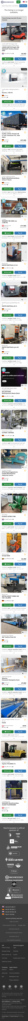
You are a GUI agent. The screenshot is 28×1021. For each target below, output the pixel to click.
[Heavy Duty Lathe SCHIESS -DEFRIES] (14, 419)
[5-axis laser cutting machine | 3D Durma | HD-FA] (14, 78)
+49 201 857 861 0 (10, 909)
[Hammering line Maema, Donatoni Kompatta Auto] (14, 665)
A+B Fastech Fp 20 (14, 936)
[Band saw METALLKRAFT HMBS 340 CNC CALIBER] (14, 583)
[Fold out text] (14, 65)
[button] (26, 1)
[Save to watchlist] (25, 44)
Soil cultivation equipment (14, 940)
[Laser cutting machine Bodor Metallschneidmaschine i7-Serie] (14, 165)
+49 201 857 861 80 (10, 912)
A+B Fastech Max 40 (14, 929)
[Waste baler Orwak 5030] (14, 542)
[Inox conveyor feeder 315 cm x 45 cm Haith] (14, 708)
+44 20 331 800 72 (10, 907)
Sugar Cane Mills (14, 921)
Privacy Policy (5, 1016)
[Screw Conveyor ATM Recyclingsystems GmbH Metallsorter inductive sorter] (14, 459)
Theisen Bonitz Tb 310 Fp (9, 925)
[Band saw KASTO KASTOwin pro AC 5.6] (14, 334)
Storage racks (21, 925)
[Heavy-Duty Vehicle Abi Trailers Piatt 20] (14, 624)
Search (24, 6)
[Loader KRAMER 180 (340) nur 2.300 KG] (14, 208)
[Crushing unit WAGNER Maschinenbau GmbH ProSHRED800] (14, 790)
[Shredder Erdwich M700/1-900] (14, 503)
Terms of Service (14, 1016)
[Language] (24, 1)
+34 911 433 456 (9, 914)
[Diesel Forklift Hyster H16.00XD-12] (14, 750)
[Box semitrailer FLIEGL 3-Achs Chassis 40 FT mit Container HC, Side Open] (14, 120)
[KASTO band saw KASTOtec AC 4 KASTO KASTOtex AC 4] (14, 291)
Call (21, 59)
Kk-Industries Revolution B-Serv (14, 932)
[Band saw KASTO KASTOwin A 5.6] (14, 252)
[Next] (25, 32)
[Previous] (2, 32)
